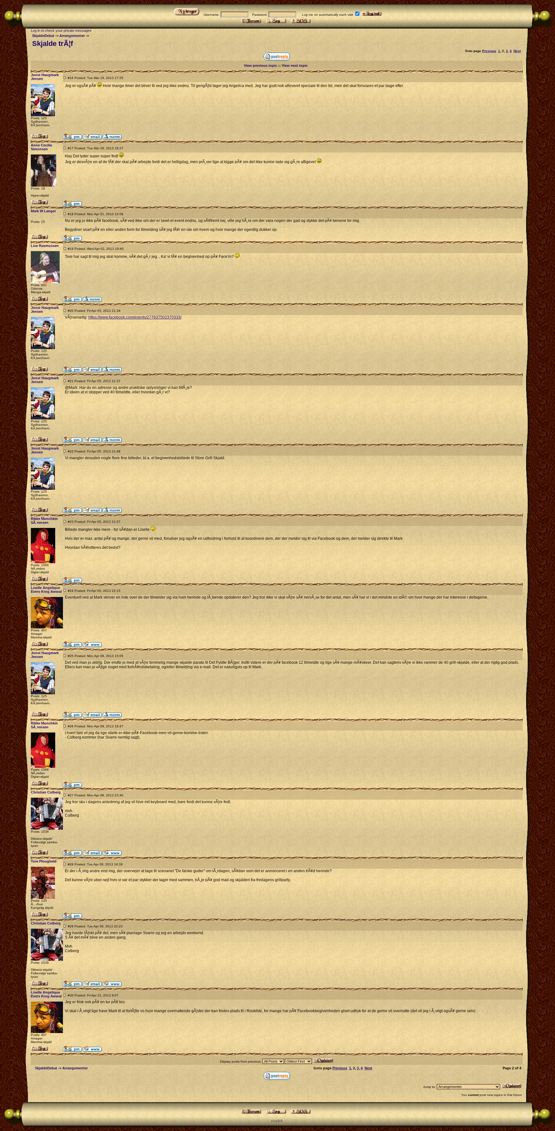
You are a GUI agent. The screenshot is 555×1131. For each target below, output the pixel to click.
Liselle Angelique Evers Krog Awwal (46, 589)
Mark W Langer (43, 211)
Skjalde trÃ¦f (52, 43)
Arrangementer (72, 36)
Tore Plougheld (44, 861)
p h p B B (276, 1121)
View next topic (295, 65)
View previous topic (260, 65)
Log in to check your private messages (61, 30)
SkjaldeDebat (43, 36)
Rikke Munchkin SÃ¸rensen (44, 520)
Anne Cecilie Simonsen (41, 147)
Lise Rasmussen (45, 246)
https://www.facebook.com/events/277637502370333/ (134, 317)
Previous (489, 51)
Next (517, 51)
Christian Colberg (46, 792)
